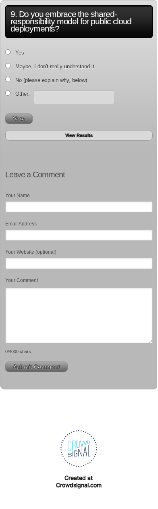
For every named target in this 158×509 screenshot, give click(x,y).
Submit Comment (36, 367)
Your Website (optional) (30, 252)
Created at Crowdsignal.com (79, 481)
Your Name (17, 195)
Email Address (21, 224)
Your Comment (21, 280)
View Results (79, 135)
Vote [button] (19, 119)
